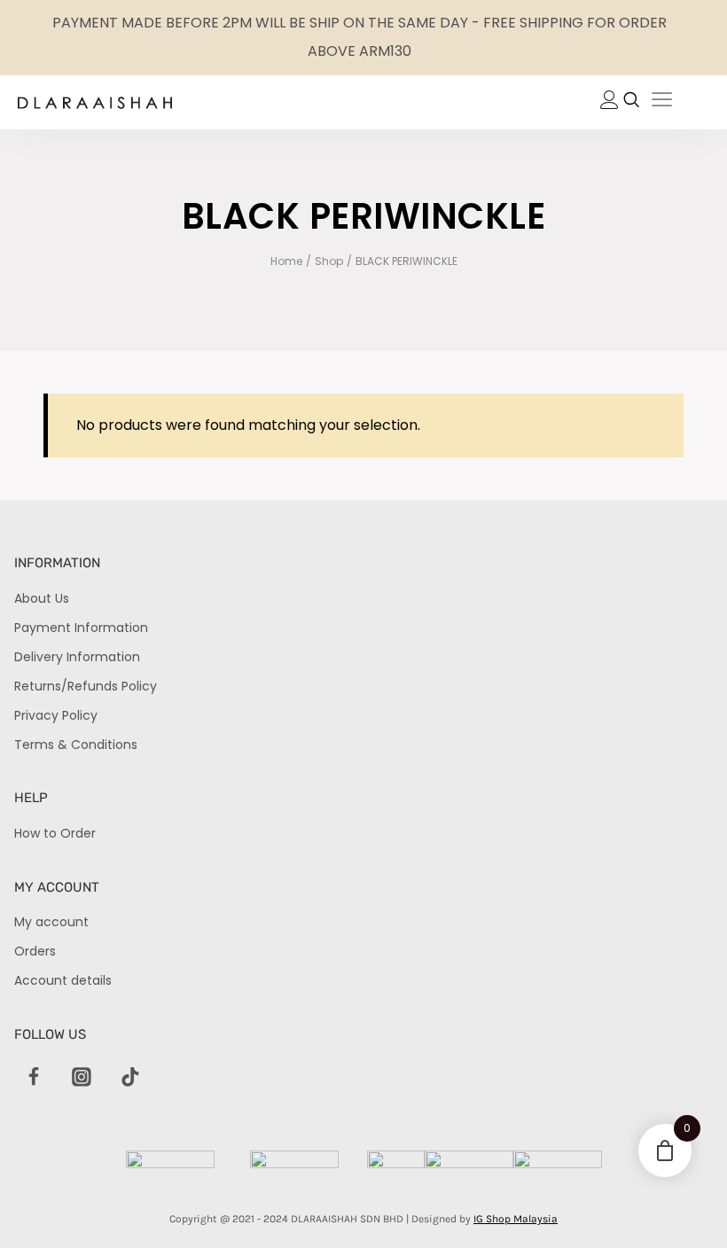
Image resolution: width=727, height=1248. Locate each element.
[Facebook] (33, 1077)
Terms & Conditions (75, 744)
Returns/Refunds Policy (85, 686)
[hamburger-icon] (662, 102)
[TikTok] (130, 1077)
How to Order (55, 833)
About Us (41, 598)
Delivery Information (77, 657)
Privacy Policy (56, 715)
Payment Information (81, 627)
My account (51, 922)
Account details (63, 980)
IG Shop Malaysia (515, 1219)
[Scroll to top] (683, 1204)
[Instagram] (81, 1077)
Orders (35, 951)
